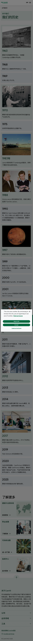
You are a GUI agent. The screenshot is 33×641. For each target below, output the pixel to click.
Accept (17, 325)
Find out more (18, 316)
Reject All (16, 321)
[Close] (30, 311)
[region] (16, 320)
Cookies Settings (16, 328)
